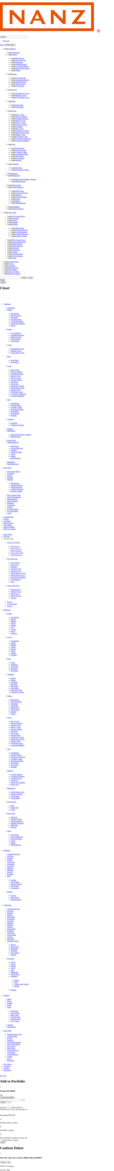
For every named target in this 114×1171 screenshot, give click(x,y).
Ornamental (11, 929)
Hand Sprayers (16, 900)
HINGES (14, 567)
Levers (14, 90)
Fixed (13, 663)
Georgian (10, 866)
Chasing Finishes (22, 230)
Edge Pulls (14, 686)
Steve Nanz (11, 1048)
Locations (15, 218)
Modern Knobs (21, 82)
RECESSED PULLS (18, 575)
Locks (14, 111)
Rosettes (18, 160)
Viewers (13, 827)
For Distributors (17, 254)
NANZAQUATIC (13, 542)
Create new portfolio (7, 1097)
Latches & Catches (22, 131)
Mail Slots (14, 825)
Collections (16, 53)
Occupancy (15, 765)
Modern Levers (21, 95)
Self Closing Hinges (23, 68)
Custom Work (13, 262)
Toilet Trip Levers (16, 555)
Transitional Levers (22, 93)
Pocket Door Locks (22, 133)
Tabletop (13, 598)
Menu (2, 280)
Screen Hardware (22, 193)
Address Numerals (17, 823)
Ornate (13, 623)
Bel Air (13, 945)
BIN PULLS (15, 594)
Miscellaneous (21, 203)
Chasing (10, 1025)
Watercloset (15, 886)
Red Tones (14, 1011)
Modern (13, 621)
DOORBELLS (16, 580)
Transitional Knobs (22, 80)
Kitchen (10, 892)
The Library (8, 1064)
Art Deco (10, 856)
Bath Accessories (14, 274)
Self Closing (15, 710)
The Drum (10, 862)
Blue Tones (15, 1015)
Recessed (14, 669)
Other (12, 582)
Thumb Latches (16, 819)
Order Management (19, 242)
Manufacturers (21, 181)
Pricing (14, 220)
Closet (18, 199)
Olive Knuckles (16, 702)
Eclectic (13, 625)
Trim (13, 144)
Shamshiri (10, 939)
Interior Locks (20, 121)
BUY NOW (8, 534)
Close (30, 278)
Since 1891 (12, 213)
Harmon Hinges (21, 64)
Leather (13, 653)
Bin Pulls (19, 168)
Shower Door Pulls (17, 553)
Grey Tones (15, 1021)
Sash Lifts (14, 780)
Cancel (3, 1102)
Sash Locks (15, 784)
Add (23, 1100)
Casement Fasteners (18, 776)
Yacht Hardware (17, 209)
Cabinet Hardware (13, 586)
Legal (14, 258)
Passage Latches (21, 125)
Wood (13, 631)
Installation (16, 207)
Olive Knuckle (21, 60)
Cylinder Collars (21, 152)
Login (7, 41)
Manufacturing (17, 244)
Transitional (15, 617)
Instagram (10, 1060)
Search (3, 282)
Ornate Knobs (20, 84)
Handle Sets (15, 565)
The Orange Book (18, 216)
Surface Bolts (15, 735)
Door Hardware (12, 559)
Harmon (13, 712)
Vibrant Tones (16, 1017)
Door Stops (20, 191)
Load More (57, 296)
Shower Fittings (14, 272)
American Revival (13, 854)
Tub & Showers (16, 549)
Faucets (13, 880)
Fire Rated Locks (22, 137)
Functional (11, 864)
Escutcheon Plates (22, 154)
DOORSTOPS (16, 569)
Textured (14, 633)
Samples (15, 222)
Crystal (13, 629)
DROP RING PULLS (18, 573)
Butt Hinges (20, 58)
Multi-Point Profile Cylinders (26, 179)
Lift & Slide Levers (22, 97)
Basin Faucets (13, 268)
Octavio (10, 872)
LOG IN (3, 1076)
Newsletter (7, 1070)
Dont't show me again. (10, 1140)
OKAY (3, 1142)
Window (15, 174)
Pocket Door (16, 185)
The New (7, 536)
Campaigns (16, 250)
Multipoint (14, 972)
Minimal (10, 868)
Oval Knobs (20, 86)
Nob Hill (14, 951)
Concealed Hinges (22, 66)
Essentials (10, 958)
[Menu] (105, 12)
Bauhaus (10, 858)
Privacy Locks (21, 123)
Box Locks (19, 129)
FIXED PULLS (16, 592)
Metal (9, 999)
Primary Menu (10, 45)
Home (2, 45)
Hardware (7, 610)
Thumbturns (20, 148)
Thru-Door (14, 667)
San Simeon (15, 953)
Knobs (14, 74)
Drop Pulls (19, 105)
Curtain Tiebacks (17, 774)
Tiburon (13, 955)
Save (9, 1102)
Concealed (14, 706)
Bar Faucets (15, 898)
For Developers (17, 256)
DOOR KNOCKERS (18, 577)
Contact (9, 606)
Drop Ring (14, 671)
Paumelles (19, 62)
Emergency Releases (18, 757)
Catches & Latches (22, 170)
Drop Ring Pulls (16, 690)
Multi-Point (16, 176)
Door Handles (15, 563)
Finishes (15, 224)
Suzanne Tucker (12, 941)
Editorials (15, 248)
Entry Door (11, 813)
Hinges (14, 55)
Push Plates (20, 156)
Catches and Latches (21, 984)
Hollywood (15, 947)
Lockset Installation (22, 141)
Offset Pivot (15, 708)
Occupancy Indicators (23, 139)
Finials (18, 70)
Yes (9, 1162)
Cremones (19, 127)
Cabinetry (15, 164)
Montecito (14, 949)
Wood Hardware (21, 232)
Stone (9, 1005)
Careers (14, 252)
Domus (9, 860)
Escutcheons (20, 158)
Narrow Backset (21, 117)
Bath (8, 876)
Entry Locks (20, 115)
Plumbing (7, 850)
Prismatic (10, 874)
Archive (10, 937)
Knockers (14, 817)
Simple (13, 619)
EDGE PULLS (16, 571)
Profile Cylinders (17, 794)
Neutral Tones (16, 1019)
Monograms (20, 228)
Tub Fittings (12, 270)
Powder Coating (21, 236)
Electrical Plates (21, 197)
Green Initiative (17, 246)
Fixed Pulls (19, 107)
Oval (12, 627)
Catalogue (12, 49)
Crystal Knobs (21, 78)
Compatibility (15, 798)
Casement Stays (16, 778)
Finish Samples (12, 604)
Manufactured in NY (14, 1034)
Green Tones (15, 1013)
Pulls (13, 101)
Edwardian (11, 917)
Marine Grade (20, 135)
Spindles (19, 195)
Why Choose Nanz (18, 240)
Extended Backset (22, 119)
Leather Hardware (22, 234)
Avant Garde (11, 935)
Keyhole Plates (21, 150)
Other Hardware (17, 187)
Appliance (14, 665)
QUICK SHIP (8, 539)
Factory (11, 264)
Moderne (10, 870)
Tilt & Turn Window (18, 782)
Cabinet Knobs (16, 589)
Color (9, 1007)
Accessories (15, 888)
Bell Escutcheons (17, 821)
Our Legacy (11, 1046)
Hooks (18, 201)
